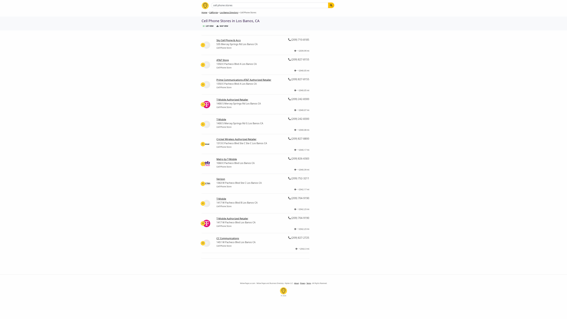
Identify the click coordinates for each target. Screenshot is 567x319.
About (296, 283)
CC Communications (227, 238)
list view (210, 26)
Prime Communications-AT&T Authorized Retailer (243, 80)
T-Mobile (221, 119)
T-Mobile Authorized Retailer (232, 99)
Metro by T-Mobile (226, 159)
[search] (331, 5)
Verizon (220, 179)
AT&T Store (222, 60)
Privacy (302, 283)
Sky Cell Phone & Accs (228, 40)
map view (224, 26)
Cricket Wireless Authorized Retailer (236, 139)
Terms (309, 283)
